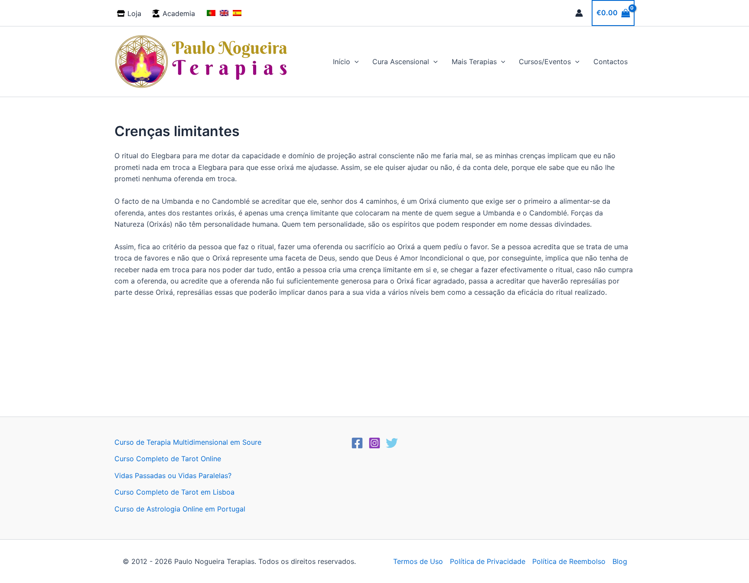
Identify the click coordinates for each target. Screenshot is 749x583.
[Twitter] (392, 443)
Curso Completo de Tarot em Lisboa (174, 492)
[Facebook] (357, 443)
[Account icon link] (579, 13)
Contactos (610, 61)
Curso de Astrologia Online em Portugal (179, 509)
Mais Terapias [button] (474, 61)
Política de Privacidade (487, 561)
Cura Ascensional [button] (400, 61)
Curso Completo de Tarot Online (167, 458)
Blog (619, 561)
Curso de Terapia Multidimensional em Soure (187, 442)
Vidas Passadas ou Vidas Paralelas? (172, 475)
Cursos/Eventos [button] (545, 61)
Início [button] (341, 61)
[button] (354, 61)
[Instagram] (374, 443)
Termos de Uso (418, 561)
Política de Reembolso (569, 561)
